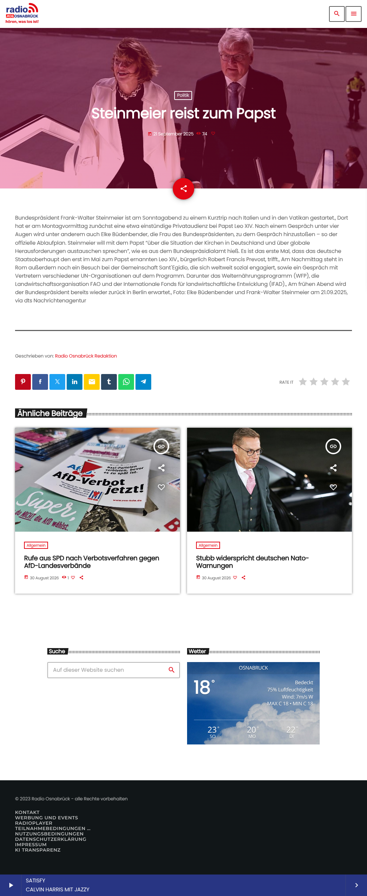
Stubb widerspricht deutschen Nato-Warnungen (252, 562)
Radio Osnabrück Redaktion (86, 356)
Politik (183, 95)
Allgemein (36, 545)
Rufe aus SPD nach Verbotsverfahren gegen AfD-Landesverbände (91, 562)
